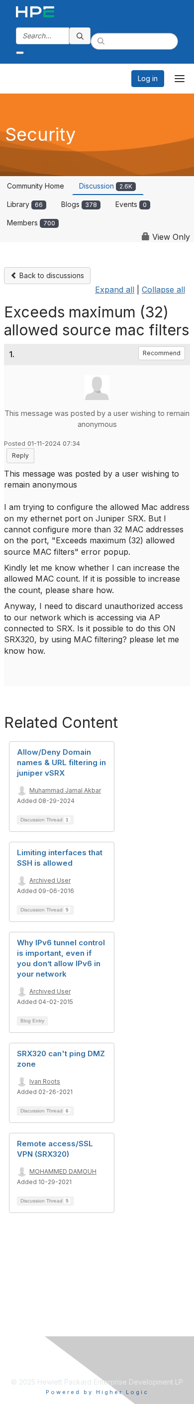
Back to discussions (50, 275)
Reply (20, 455)
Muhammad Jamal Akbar (65, 790)
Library (25, 204)
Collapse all (163, 290)
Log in (148, 78)
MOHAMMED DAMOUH (63, 1171)
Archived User (50, 880)
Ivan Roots (44, 1081)
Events (131, 204)
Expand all (114, 290)
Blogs (79, 204)
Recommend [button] (162, 353)
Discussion (105, 186)
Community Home (35, 186)
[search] (80, 35)
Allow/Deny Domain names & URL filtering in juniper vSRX (61, 762)
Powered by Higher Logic (97, 1392)
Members (31, 222)
